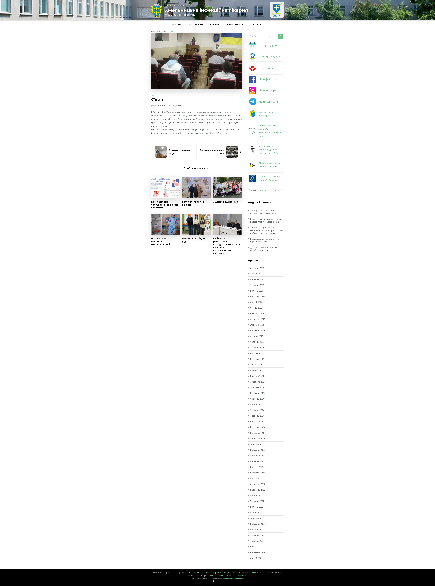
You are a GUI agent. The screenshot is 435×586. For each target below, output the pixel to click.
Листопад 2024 (257, 381)
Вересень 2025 (257, 330)
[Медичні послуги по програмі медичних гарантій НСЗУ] (277, 10)
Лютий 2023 (256, 478)
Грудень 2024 (257, 376)
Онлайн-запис (268, 45)
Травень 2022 (257, 501)
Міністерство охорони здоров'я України (270, 165)
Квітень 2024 (256, 421)
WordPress (242, 575)
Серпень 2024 (257, 398)
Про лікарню (196, 25)
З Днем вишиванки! (225, 201)
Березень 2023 (257, 472)
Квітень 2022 (256, 506)
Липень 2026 (256, 273)
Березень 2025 (257, 359)
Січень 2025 (256, 370)
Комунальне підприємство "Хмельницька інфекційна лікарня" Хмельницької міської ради (216, 572)
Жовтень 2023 (257, 444)
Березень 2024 (257, 427)
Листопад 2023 (257, 438)
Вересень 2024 (257, 393)
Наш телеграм (268, 101)
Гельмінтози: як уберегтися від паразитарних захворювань (266, 220)
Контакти (255, 25)
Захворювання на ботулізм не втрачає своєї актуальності (265, 212)
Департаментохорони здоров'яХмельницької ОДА (268, 149)
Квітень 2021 (256, 546)
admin (178, 105)
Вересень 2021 (257, 524)
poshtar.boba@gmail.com (234, 578)
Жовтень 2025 (257, 324)
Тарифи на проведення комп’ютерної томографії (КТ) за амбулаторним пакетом (266, 230)
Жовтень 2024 (257, 387)
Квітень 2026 (256, 290)
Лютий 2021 (256, 558)
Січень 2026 (256, 307)
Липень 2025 (256, 336)
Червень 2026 (257, 279)
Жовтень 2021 (257, 518)
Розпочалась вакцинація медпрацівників (161, 241)
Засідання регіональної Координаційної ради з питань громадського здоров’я (226, 246)
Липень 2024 (256, 404)
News (153, 95)
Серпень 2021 (257, 529)
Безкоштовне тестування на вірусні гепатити (164, 204)
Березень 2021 (257, 552)
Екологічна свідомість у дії (196, 240)
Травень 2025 (257, 347)
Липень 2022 (256, 495)
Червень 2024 (257, 410)
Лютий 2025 (256, 364)
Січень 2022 (256, 512)
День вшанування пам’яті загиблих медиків (263, 249)
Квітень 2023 (256, 467)
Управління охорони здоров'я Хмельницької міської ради (270, 130)
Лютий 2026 (256, 302)
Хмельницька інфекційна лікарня (206, 10)
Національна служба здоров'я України (269, 178)
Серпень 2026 (257, 268)
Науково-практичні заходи (194, 203)
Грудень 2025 (257, 313)
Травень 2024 (257, 415)
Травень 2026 (257, 285)
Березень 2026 (257, 296)
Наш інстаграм (268, 90)
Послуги (215, 25)
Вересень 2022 (257, 489)
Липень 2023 (256, 455)
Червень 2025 (257, 341)
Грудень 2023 (257, 433)
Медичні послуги (270, 57)
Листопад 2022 (257, 484)
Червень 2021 (257, 535)
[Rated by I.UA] (217, 581)
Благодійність (235, 25)
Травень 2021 (257, 541)
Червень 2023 (257, 461)
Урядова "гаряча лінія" (270, 190)
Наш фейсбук (267, 79)
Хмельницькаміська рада (266, 114)
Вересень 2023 (257, 450)
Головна (177, 25)
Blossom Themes (219, 575)
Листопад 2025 (257, 319)
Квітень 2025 (256, 353)
